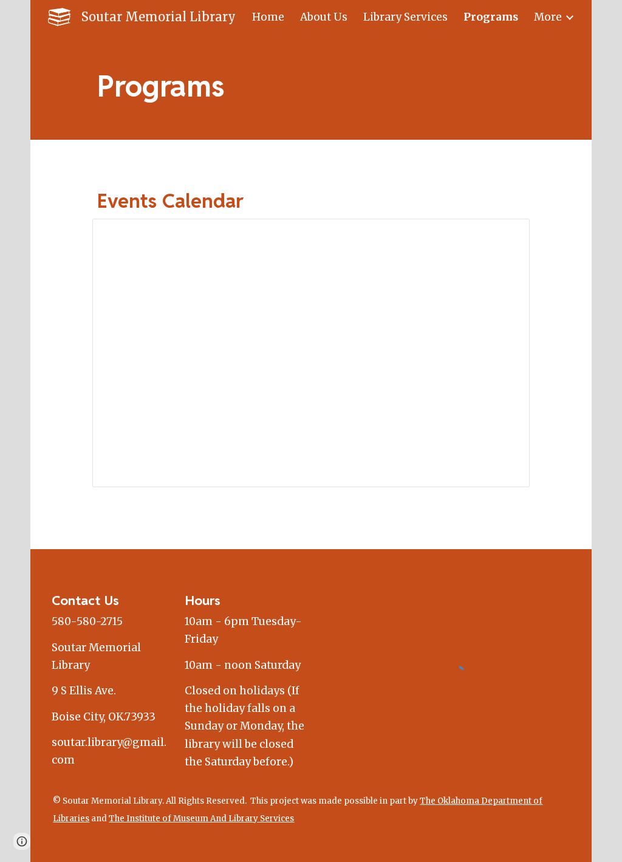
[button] (21, 841)
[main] (310, 87)
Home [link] (268, 17)
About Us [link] (323, 17)
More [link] (548, 17)
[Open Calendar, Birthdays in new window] (506, 234)
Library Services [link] (405, 17)
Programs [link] (490, 17)
